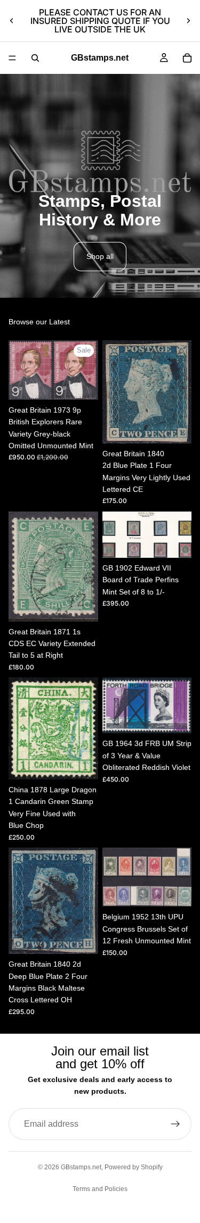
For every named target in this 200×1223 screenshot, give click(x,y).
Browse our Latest (39, 321)
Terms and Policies (100, 1189)
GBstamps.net (81, 1167)
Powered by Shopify (134, 1167)
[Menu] (12, 58)
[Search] (35, 58)
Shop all (100, 256)
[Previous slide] (11, 20)
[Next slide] (188, 20)
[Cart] (187, 58)
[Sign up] (175, 1124)
